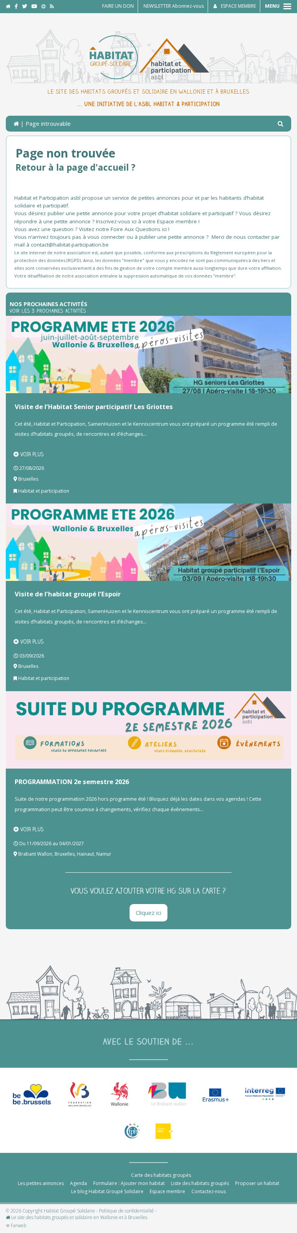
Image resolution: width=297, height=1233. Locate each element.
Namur (103, 854)
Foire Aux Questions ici (139, 229)
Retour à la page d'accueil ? (75, 167)
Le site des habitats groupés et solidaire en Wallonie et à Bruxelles (78, 1217)
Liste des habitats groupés (200, 1183)
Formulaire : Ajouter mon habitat (129, 1183)
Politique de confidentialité (126, 1211)
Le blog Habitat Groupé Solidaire (107, 1191)
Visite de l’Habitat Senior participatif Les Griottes (94, 406)
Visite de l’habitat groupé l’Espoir (68, 593)
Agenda (78, 1183)
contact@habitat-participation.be (70, 244)
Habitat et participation (43, 491)
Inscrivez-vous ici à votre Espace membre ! (148, 221)
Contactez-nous (208, 1191)
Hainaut (85, 854)
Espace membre (167, 1191)
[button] (280, 123)
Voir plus (32, 454)
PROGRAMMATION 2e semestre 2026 (72, 781)
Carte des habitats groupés (161, 1175)
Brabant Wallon (35, 854)
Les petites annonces (41, 1183)
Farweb (18, 1226)
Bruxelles (28, 479)
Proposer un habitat (257, 1183)
